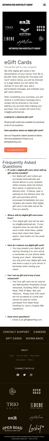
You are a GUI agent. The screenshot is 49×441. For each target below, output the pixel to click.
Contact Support (16, 331)
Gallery (30, 360)
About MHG (34, 356)
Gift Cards (14, 338)
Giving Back (34, 338)
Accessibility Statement (19, 439)
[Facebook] (18, 375)
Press (12, 356)
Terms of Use (33, 439)
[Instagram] (31, 375)
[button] (44, 5)
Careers (40, 331)
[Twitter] (24, 375)
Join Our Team (22, 356)
